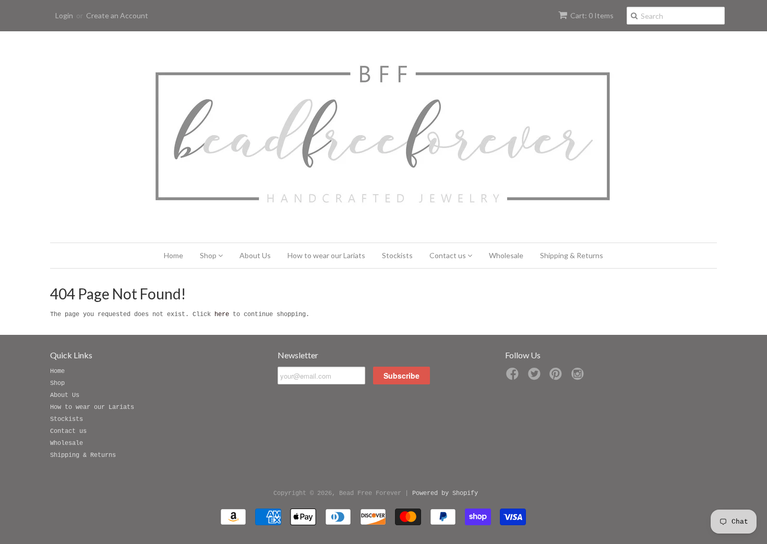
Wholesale (506, 255)
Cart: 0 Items (592, 15)
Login (64, 15)
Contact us (448, 255)
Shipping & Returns (571, 255)
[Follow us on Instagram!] (579, 377)
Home (173, 255)
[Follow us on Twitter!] (536, 377)
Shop (209, 255)
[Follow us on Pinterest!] (557, 377)
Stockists (397, 255)
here (221, 314)
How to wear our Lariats (326, 255)
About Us (255, 255)
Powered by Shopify (445, 493)
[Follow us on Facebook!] (514, 377)
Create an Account (117, 15)
